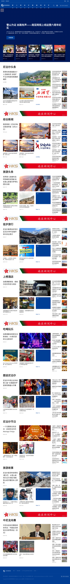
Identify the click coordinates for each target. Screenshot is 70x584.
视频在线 (40, 6)
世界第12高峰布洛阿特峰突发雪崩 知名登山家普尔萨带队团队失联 (10, 180)
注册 (68, 1)
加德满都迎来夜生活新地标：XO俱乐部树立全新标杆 (10, 336)
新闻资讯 (12, 6)
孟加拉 (24, 6)
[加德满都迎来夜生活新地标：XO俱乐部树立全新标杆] (35, 340)
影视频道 (20, 6)
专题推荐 (48, 6)
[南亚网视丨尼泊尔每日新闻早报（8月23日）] (35, 131)
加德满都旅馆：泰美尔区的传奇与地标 (10, 283)
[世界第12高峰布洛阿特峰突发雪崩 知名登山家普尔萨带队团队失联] (35, 183)
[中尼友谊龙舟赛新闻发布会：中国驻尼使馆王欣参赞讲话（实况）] (35, 531)
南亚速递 (32, 6)
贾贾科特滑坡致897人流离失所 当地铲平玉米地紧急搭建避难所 (10, 75)
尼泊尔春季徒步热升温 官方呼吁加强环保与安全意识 (10, 231)
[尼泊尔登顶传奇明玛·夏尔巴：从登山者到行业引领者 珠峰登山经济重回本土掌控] (35, 479)
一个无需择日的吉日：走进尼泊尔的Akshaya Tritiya (9, 429)
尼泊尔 (44, 6)
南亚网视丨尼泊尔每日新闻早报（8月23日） (10, 126)
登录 (65, 1)
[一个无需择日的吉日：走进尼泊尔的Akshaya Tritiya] (35, 433)
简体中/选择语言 (65, 5)
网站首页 (7, 1)
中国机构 (28, 6)
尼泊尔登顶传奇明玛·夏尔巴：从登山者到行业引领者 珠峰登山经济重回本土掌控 (10, 478)
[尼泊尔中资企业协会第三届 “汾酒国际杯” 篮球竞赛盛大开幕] (35, 387)
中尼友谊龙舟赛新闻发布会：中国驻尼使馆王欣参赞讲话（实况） (10, 529)
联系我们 (3, 1)
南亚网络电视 (7, 5)
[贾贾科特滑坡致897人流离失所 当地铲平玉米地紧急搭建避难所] (35, 78)
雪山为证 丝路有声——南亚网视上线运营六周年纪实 (33, 26)
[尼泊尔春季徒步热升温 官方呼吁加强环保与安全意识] (35, 235)
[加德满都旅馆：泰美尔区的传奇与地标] (35, 288)
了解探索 (10, 37)
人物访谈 (16, 6)
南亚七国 (36, 6)
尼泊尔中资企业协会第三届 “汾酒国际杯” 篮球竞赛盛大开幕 (10, 382)
